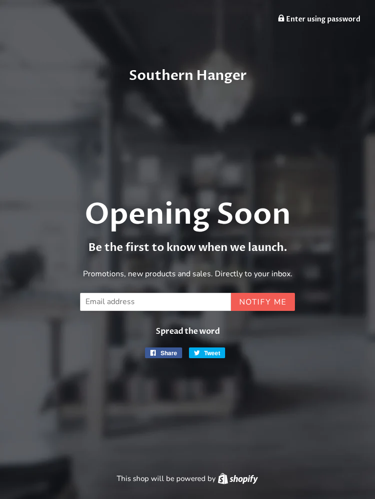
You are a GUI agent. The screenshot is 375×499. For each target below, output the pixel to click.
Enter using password (322, 19)
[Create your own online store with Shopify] (238, 478)
